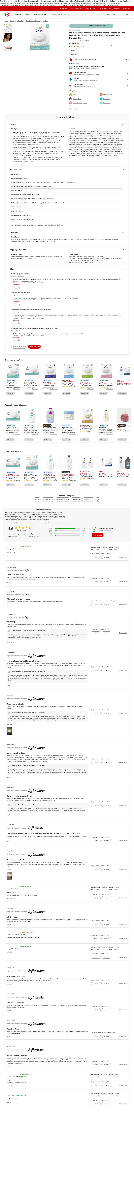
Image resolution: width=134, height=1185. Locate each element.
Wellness (16, 3)
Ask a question (34, 346)
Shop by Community (109, 3)
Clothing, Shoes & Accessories (45, 1)
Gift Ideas (93, 3)
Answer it (16, 288)
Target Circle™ (63, 8)
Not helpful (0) (36, 282)
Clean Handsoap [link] (76, 499)
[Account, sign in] (118, 15)
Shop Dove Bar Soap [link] (48, 499)
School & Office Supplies (27, 3)
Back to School (18, 1)
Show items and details (91, 68)
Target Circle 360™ (90, 8)
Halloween (31, 1)
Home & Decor (59, 1)
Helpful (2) (29, 299)
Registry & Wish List (105, 8)
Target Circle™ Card (76, 8)
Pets (7, 3)
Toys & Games (39, 3)
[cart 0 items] (127, 15)
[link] (75, 41)
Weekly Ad (60, 5)
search (108, 15)
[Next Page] (129, 379)
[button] (75, 40)
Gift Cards (99, 3)
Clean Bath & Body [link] (88, 499)
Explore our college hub (97, 25)
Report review (123, 557)
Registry (94, 5)
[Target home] (7, 14)
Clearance (11, 5)
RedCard (100, 5)
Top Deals (41, 5)
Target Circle (107, 5)
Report (42, 282)
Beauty (114, 1)
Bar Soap (45, 21)
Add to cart (73, 54)
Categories (17, 14)
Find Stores (115, 5)
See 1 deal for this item (77, 46)
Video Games (61, 3)
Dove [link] (98, 499)
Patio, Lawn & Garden (82, 1)
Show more (73, 109)
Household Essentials (101, 1)
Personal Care (121, 1)
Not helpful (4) (36, 335)
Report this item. (58, 225)
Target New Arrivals (6, 1)
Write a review (97, 535)
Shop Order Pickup (70, 5)
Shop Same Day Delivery (84, 5)
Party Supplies (85, 3)
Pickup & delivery (40, 14)
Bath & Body (20, 21)
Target (6, 21)
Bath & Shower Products (33, 21)
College (25, 1)
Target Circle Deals (51, 5)
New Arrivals (19, 5)
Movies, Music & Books (72, 3)
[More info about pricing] (111, 45)
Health (11, 3)
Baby (110, 1)
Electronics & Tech (50, 3)
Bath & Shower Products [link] (63, 499)
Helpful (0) (29, 282)
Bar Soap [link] (37, 499)
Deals (6, 5)
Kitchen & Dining (69, 1)
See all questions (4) (19, 346)
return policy (76, 262)
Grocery (91, 1)
